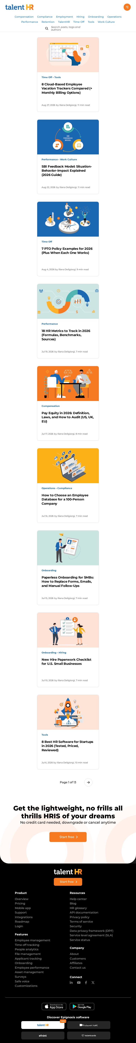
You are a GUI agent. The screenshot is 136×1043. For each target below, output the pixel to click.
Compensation (24, 16)
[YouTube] (79, 983)
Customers (78, 958)
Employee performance (32, 967)
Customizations (26, 985)
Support (21, 912)
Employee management (32, 940)
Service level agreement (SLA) (91, 935)
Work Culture (106, 21)
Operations (114, 16)
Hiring (80, 16)
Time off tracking (27, 945)
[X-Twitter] (93, 983)
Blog (73, 903)
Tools (91, 21)
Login (19, 926)
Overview (21, 899)
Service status (80, 940)
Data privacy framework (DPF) (91, 931)
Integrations (24, 917)
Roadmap (22, 921)
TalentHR (64, 21)
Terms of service (81, 921)
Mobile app (23, 908)
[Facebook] (86, 983)
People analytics (26, 949)
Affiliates (76, 963)
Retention (48, 21)
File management (28, 954)
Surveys (20, 976)
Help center (78, 899)
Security (76, 926)
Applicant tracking (28, 958)
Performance (29, 21)
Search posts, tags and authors (66, 28)
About (74, 954)
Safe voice (22, 981)
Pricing (20, 903)
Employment (64, 16)
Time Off (78, 21)
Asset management (29, 972)
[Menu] (127, 7)
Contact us (78, 967)
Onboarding (96, 16)
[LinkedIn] (71, 983)
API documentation (84, 912)
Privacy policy (79, 917)
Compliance (45, 16)
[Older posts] (88, 782)
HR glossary (78, 908)
